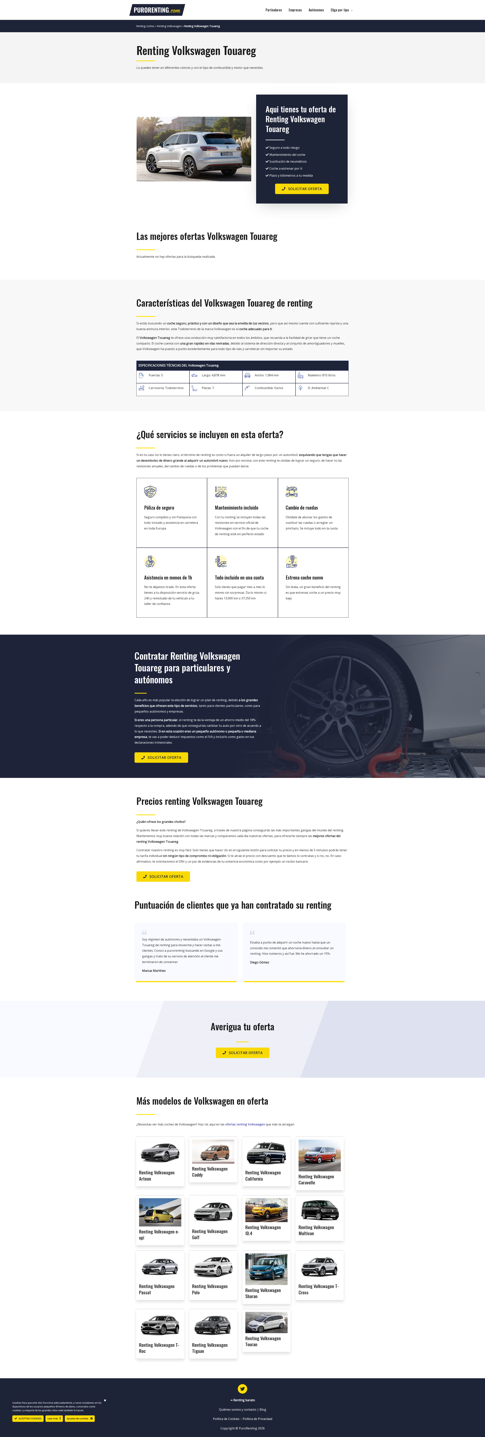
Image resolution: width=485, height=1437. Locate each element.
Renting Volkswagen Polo (210, 1289)
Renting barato (244, 1400)
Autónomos (316, 9)
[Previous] (144, 149)
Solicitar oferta (305, 188)
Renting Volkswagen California (263, 1175)
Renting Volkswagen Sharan (263, 1293)
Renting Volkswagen (169, 26)
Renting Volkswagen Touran (263, 1341)
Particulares (274, 9)
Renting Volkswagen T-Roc (159, 1347)
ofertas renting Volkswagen (245, 1124)
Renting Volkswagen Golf (210, 1234)
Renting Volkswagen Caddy (210, 1171)
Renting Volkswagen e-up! (159, 1234)
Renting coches (145, 26)
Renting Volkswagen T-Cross (319, 1289)
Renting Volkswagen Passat (156, 1289)
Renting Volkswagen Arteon (156, 1175)
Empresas (295, 9)
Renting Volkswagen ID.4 (263, 1230)
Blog (263, 1409)
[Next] (243, 149)
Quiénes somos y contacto (237, 1409)
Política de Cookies (226, 1419)
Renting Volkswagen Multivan (316, 1230)
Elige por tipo (340, 9)
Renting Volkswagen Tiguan (210, 1347)
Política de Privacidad (257, 1419)
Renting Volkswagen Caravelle (316, 1179)
